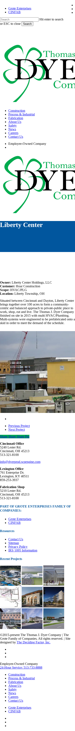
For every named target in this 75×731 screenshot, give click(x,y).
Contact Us (15, 539)
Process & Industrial (21, 678)
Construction (16, 674)
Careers (13, 697)
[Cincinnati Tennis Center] (11, 585)
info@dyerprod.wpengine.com (20, 462)
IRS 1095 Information (22, 550)
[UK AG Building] (53, 585)
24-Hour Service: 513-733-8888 (21, 667)
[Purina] (32, 585)
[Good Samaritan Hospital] (11, 628)
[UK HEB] (53, 606)
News (12, 693)
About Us (14, 685)
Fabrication (15, 682)
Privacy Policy (18, 546)
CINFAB (14, 522)
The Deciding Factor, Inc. (33, 642)
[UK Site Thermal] (11, 606)
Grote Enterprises (19, 519)
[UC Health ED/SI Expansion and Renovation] (32, 628)
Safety (12, 689)
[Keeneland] (32, 606)
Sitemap (13, 543)
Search (27, 23)
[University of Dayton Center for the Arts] (53, 628)
